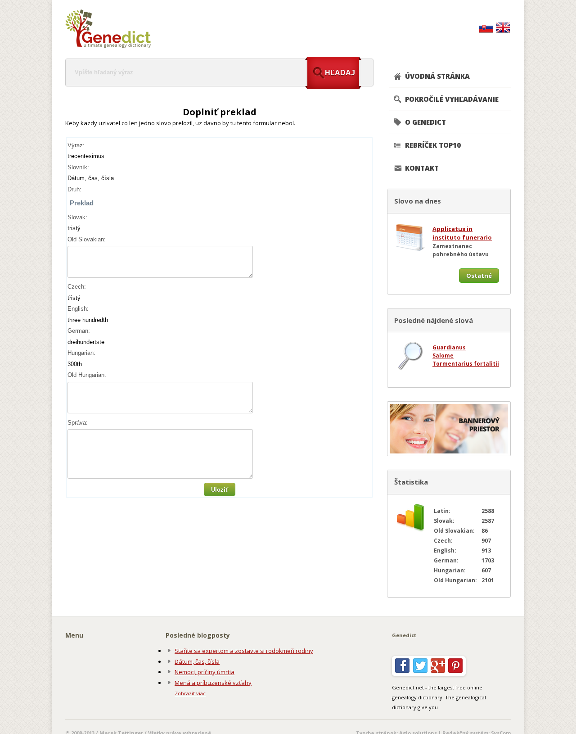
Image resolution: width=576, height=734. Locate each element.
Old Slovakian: (87, 239)
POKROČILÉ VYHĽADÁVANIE (452, 99)
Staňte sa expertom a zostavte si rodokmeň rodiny (244, 651)
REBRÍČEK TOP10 (433, 145)
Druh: (74, 189)
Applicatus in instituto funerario (462, 233)
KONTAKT (422, 167)
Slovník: (78, 167)
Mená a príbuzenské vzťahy (213, 683)
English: (78, 308)
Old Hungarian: (87, 375)
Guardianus (449, 347)
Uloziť (219, 489)
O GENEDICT (425, 122)
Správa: (78, 422)
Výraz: (76, 145)
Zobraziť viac (190, 693)
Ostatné (479, 276)
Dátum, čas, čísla (197, 661)
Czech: (77, 286)
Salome (443, 355)
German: (79, 330)
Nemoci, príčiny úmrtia (204, 672)
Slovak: (77, 217)
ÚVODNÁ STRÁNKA (437, 76)
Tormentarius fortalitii (465, 363)
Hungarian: (81, 352)
